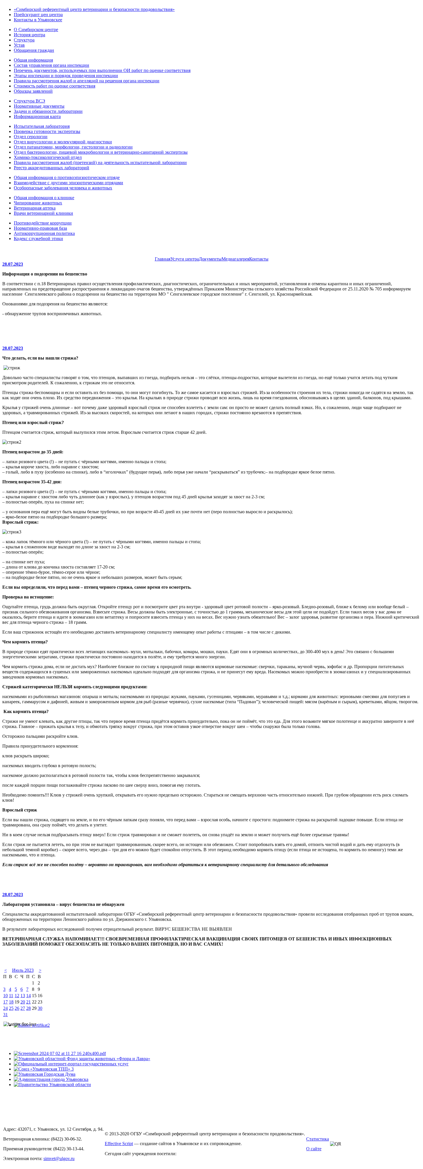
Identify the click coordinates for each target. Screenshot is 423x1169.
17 (5, 1001)
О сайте (313, 1148)
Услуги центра (184, 258)
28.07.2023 (12, 264)
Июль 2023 (23, 970)
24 (5, 1008)
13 (22, 995)
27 (22, 1008)
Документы (210, 258)
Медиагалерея (235, 258)
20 (22, 1001)
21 (28, 1001)
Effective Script (119, 1143)
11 (11, 995)
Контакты (258, 258)
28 (28, 1008)
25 (11, 1008)
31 (5, 1014)
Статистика (317, 1138)
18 (11, 1001)
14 (28, 995)
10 (5, 995)
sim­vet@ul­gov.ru (59, 1158)
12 (17, 995)
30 (40, 1008)
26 (17, 1008)
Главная (162, 258)
